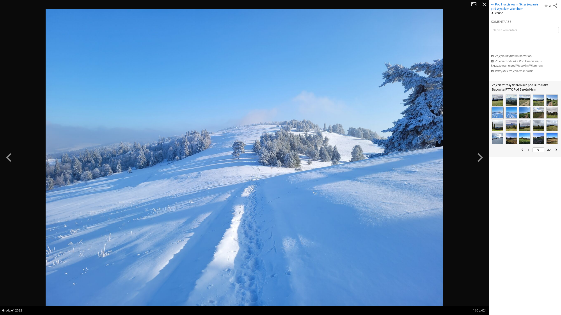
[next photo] (480, 157)
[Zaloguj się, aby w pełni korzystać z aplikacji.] (546, 5)
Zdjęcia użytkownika (513, 56)
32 (549, 150)
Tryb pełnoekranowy (475, 4)
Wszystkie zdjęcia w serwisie (514, 71)
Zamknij (484, 4)
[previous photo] (9, 157)
